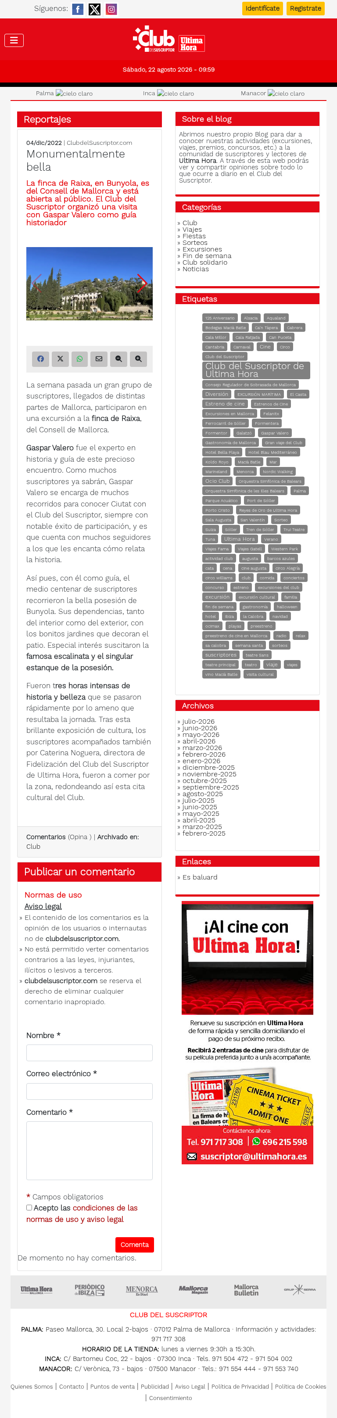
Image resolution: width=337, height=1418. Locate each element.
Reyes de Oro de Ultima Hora (268, 510)
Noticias (196, 269)
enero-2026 (201, 761)
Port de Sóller (261, 500)
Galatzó (244, 433)
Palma (300, 490)
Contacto (71, 1386)
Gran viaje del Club (283, 442)
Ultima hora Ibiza (89, 1289)
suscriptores (221, 655)
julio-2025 (199, 800)
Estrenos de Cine (271, 404)
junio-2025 (200, 807)
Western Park (284, 548)
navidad (280, 616)
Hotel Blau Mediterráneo (272, 452)
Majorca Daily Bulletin (247, 1289)
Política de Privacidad (240, 1386)
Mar (273, 462)
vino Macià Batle (221, 674)
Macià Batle (249, 462)
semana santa (249, 645)
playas (235, 626)
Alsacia (251, 318)
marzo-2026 (202, 747)
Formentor (216, 433)
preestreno (261, 626)
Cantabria (214, 347)
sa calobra (215, 645)
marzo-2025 (202, 826)
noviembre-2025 (210, 774)
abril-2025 (199, 820)
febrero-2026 (204, 754)
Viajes (192, 229)
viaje (272, 664)
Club (33, 847)
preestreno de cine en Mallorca (236, 635)
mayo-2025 (201, 813)
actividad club (219, 558)
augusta (250, 558)
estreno (241, 587)
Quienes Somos (32, 1386)
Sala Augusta (218, 519)
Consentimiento (170, 1398)
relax (300, 635)
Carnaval (242, 347)
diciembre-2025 (209, 767)
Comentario (49, 1112)
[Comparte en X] (60, 359)
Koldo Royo (217, 462)
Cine (265, 347)
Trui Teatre (294, 529)
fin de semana (219, 606)
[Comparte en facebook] (40, 359)
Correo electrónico (61, 1073)
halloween (287, 606)
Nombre (43, 1035)
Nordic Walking (278, 471)
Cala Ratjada (248, 337)
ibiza (229, 616)
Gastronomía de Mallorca (230, 442)
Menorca (245, 471)
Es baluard (200, 877)
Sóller (231, 529)
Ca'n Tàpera (266, 327)
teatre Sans (257, 655)
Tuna (210, 539)
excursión (217, 597)
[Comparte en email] (99, 359)
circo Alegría (288, 568)
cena (227, 568)
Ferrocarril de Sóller (225, 423)
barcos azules (281, 558)
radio (281, 635)
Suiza (210, 529)
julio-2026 (199, 721)
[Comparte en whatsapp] (80, 359)
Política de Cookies (300, 1386)
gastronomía (255, 606)
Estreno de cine (225, 404)
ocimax (212, 626)
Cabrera (294, 327)
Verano (271, 539)
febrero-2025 (204, 833)
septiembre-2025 (211, 787)
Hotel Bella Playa (222, 452)
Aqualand (276, 318)
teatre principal (220, 664)
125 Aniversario (220, 318)
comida (267, 577)
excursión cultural (257, 597)
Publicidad (155, 1386)
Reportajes (47, 119)
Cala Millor (215, 337)
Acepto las (82, 1213)
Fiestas (194, 236)
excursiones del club (278, 587)
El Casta (298, 394)
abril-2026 (199, 741)
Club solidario (205, 262)
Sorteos (195, 242)
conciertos (294, 577)
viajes (292, 664)
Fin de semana (207, 255)
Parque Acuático (221, 500)
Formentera (267, 423)
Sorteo (281, 519)
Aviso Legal (190, 1386)
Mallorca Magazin (194, 1289)
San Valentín (252, 519)
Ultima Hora (239, 539)
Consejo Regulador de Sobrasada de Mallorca (250, 384)
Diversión (216, 394)
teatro (251, 664)
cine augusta (253, 568)
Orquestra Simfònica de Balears (270, 481)
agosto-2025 (203, 794)
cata (209, 568)
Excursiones (202, 249)
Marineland (216, 471)
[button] (142, 283)
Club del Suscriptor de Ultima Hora (254, 369)
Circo (285, 347)
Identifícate (263, 8)
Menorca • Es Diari (142, 1289)
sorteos (279, 645)
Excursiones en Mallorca (229, 413)
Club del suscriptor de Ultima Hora (169, 40)
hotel (210, 616)
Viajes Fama (217, 548)
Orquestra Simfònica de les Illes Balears (244, 490)
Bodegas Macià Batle (225, 327)
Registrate (305, 8)
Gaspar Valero (275, 433)
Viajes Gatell (250, 548)
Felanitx (271, 413)
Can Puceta (280, 337)
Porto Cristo (217, 510)
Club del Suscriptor (224, 356)
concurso (214, 587)
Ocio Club (217, 481)
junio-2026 (200, 728)
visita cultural (260, 674)
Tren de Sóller (260, 529)
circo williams (219, 577)
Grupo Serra (300, 1289)
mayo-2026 (201, 734)
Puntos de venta (112, 1386)
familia (290, 597)
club (246, 577)
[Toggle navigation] (14, 40)
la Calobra (253, 616)
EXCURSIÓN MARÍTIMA (259, 394)
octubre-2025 (205, 780)
